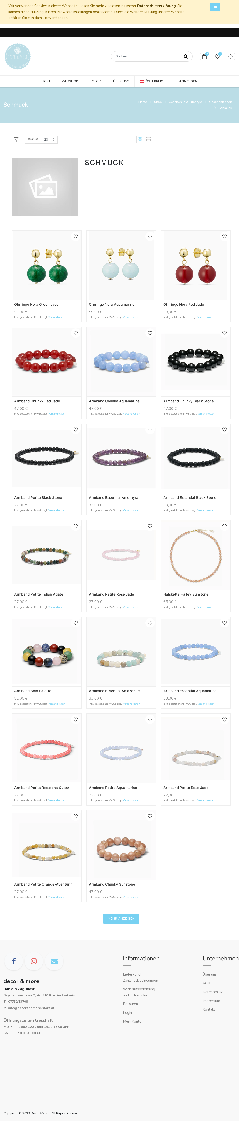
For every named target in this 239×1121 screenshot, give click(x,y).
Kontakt (209, 1009)
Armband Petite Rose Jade (111, 594)
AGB (206, 983)
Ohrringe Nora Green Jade (36, 304)
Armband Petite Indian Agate (38, 594)
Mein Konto (132, 1021)
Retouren (130, 1004)
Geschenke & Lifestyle (185, 102)
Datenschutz (213, 992)
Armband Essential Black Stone (189, 497)
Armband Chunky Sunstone (112, 884)
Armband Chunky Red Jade (37, 401)
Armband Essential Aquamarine (190, 691)
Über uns (210, 974)
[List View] (148, 139)
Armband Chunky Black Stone (188, 401)
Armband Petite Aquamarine (113, 787)
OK (215, 7)
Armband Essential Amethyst (113, 497)
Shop (158, 102)
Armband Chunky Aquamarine (114, 401)
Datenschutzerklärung (156, 6)
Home (142, 102)
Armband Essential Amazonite (114, 691)
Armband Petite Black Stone (38, 497)
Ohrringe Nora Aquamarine (111, 304)
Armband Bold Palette (32, 691)
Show (33, 139)
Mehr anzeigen (121, 919)
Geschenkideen (220, 102)
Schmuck (225, 108)
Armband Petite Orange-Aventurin (43, 884)
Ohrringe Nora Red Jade (183, 304)
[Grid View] (140, 139)
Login (127, 1012)
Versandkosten (56, 317)
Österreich (155, 81)
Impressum (212, 1000)
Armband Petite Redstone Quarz (41, 787)
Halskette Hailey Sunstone (185, 594)
